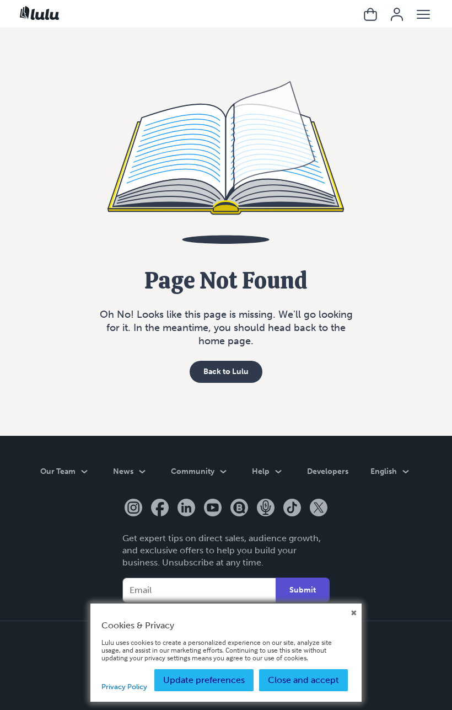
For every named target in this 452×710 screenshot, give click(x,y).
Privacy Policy (124, 686)
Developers (327, 471)
